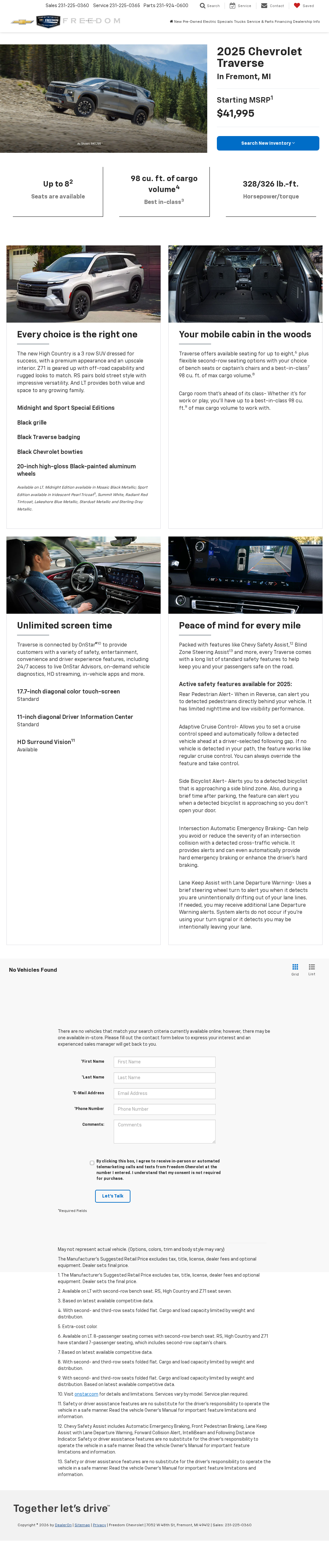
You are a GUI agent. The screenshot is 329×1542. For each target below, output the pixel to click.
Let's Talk (112, 1196)
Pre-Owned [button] (192, 21)
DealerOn (63, 1525)
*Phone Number (89, 1109)
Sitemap (82, 1525)
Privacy (99, 1525)
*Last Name (93, 1077)
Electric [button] (209, 21)
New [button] (178, 21)
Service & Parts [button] (260, 21)
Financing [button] (283, 21)
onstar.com (86, 1394)
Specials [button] (225, 21)
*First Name (92, 1062)
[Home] (171, 22)
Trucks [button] (240, 21)
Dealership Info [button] (306, 21)
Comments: (93, 1125)
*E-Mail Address (88, 1093)
